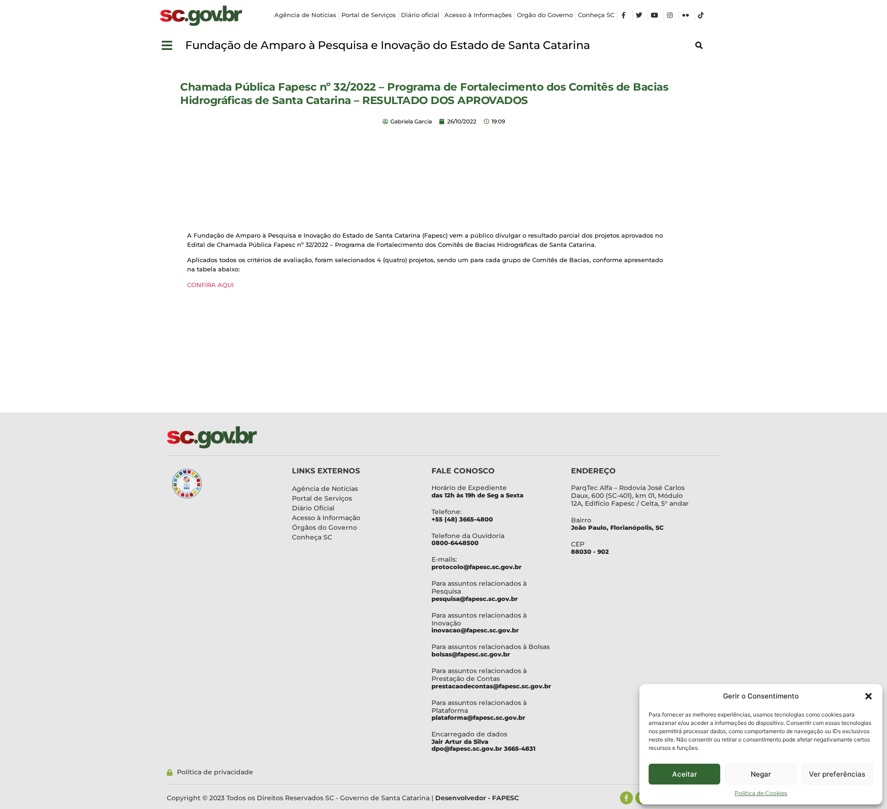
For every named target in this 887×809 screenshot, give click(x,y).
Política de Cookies (761, 793)
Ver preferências (837, 774)
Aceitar (684, 774)
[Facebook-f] (626, 797)
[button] (868, 696)
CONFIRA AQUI (210, 284)
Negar (761, 774)
